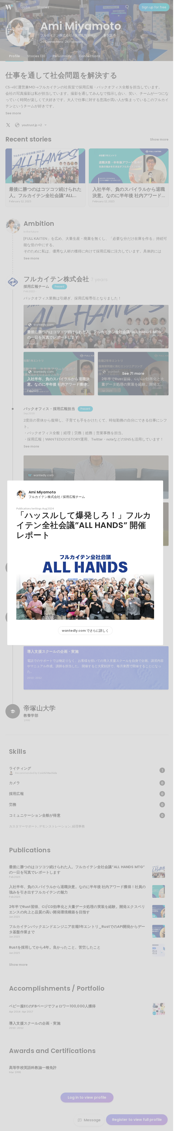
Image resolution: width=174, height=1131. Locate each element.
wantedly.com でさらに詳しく (85, 630)
